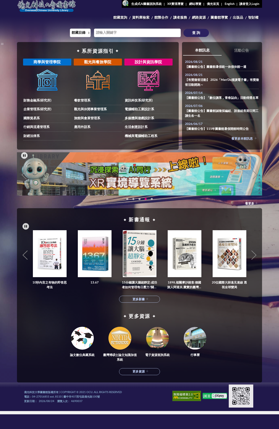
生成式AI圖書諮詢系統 (146, 4)
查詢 (196, 32)
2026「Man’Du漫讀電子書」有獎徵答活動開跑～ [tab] (127, 199)
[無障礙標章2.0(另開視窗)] (186, 396)
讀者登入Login (249, 4)
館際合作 (161, 17)
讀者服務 (180, 17)
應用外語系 (82, 127)
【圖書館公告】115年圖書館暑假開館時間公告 (217, 128)
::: (19, 3)
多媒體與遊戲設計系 (139, 118)
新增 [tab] (152, 199)
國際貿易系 (31, 118)
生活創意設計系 (136, 127)
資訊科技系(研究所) (139, 100)
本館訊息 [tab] (202, 50)
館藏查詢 (120, 17)
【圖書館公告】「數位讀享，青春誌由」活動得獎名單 (222, 97)
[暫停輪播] (24, 155)
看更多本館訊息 (242, 138)
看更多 (249, 203)
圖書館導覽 (219, 17)
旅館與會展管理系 (87, 118)
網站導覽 (195, 4)
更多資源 (139, 371)
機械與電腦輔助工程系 (141, 136)
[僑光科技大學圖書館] (46, 6)
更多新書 (139, 299)
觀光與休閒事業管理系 (90, 109)
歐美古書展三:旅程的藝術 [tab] (133, 199)
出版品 (238, 17)
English (229, 4)
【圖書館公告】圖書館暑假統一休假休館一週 (215, 66)
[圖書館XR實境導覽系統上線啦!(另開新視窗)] (139, 173)
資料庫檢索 (141, 17)
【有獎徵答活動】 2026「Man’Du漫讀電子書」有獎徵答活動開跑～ (222, 82)
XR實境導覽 (175, 4)
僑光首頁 (213, 4)
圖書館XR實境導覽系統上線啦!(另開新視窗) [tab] (146, 199)
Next (255, 175)
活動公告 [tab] (241, 50)
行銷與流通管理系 (36, 127)
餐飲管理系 (82, 100)
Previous (24, 175)
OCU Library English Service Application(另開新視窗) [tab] (139, 199)
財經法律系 (31, 136)
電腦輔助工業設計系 (139, 109)
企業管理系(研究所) (37, 109)
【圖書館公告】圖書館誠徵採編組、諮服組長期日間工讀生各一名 (222, 113)
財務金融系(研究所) (37, 100)
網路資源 (199, 17)
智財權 (253, 17)
